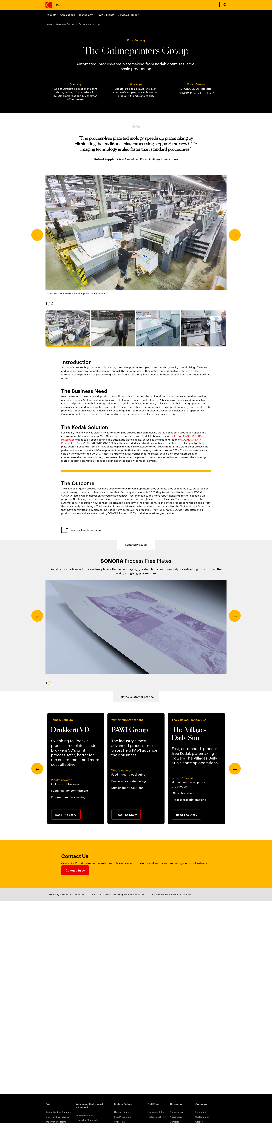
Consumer (176, 1104)
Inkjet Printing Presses (57, 1116)
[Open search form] (225, 4)
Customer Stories (65, 23)
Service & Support (128, 14)
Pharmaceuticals (85, 1115)
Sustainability (202, 1116)
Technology (86, 14)
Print (59, 4)
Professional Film (157, 1116)
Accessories (176, 1111)
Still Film (153, 1104)
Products (50, 14)
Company (201, 1104)
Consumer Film (156, 1111)
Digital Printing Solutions (58, 1111)
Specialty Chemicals (87, 1120)
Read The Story (65, 815)
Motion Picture (123, 1104)
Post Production (122, 1116)
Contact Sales (75, 870)
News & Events (105, 14)
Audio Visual (176, 1116)
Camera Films (121, 1111)
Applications (67, 14)
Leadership (201, 1111)
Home (48, 23)
